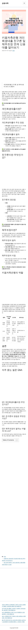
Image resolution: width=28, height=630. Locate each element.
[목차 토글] (16, 440)
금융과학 (5, 3)
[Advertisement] (14, 68)
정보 (5, 556)
